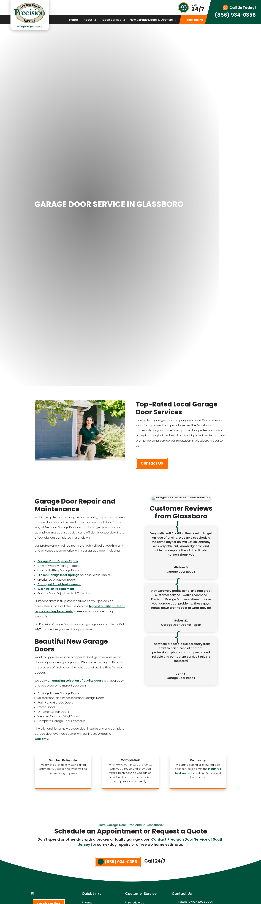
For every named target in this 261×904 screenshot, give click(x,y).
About (87, 20)
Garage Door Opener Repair (57, 561)
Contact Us (152, 463)
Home (73, 20)
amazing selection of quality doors (77, 681)
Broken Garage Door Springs (58, 575)
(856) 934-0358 (235, 15)
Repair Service (111, 20)
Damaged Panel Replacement (59, 584)
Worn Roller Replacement (55, 589)
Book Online (194, 20)
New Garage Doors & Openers (151, 20)
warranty (41, 739)
